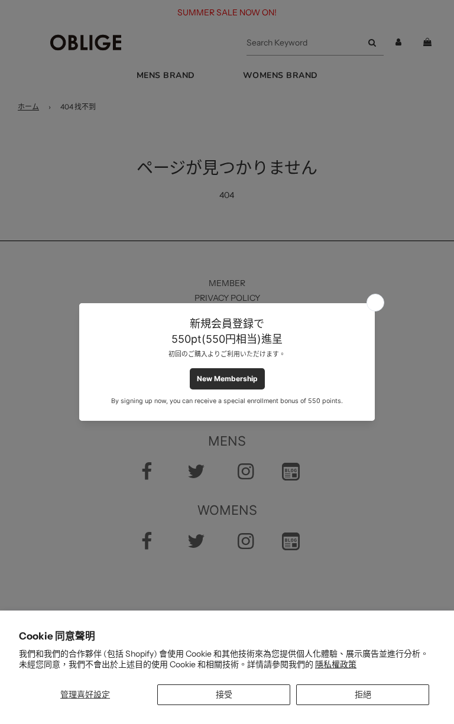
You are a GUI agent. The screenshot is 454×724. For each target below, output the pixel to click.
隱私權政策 (335, 664)
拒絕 (363, 694)
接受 (224, 694)
